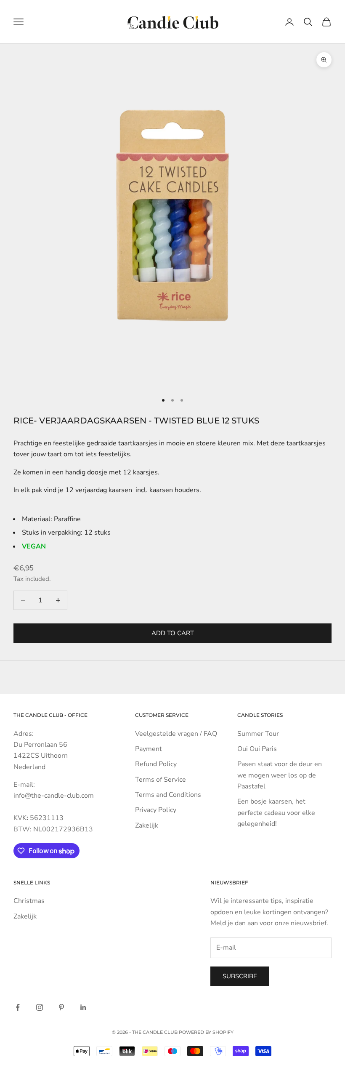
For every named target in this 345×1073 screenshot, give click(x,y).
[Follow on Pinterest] (61, 1007)
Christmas (29, 900)
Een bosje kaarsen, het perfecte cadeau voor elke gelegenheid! (276, 812)
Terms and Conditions (168, 794)
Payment (148, 748)
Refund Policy (156, 764)
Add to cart (172, 633)
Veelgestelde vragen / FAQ (176, 733)
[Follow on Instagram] (39, 1007)
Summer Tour (258, 733)
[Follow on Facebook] (17, 1007)
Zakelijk (146, 825)
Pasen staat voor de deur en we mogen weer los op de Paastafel (279, 775)
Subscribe (240, 976)
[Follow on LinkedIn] (83, 1007)
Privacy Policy (155, 810)
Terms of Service (160, 779)
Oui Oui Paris (257, 748)
